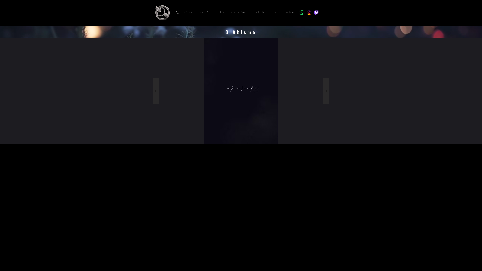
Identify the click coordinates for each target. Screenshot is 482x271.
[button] (238, 12)
